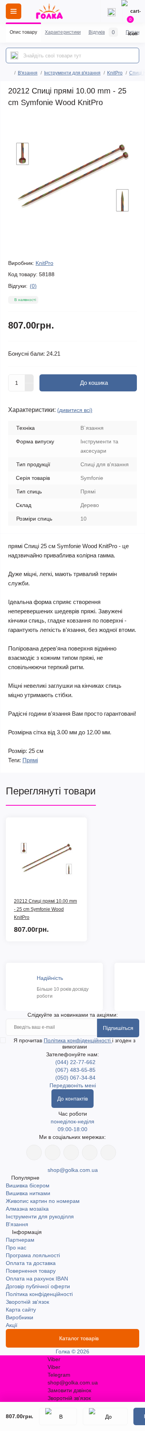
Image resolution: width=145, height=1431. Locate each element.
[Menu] (13, 11)
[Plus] (29, 378)
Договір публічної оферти (38, 1286)
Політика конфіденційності (78, 1040)
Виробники (19, 1317)
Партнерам (20, 1240)
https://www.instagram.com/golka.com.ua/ (52, 1152)
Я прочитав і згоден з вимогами (74, 1043)
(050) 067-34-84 (75, 1078)
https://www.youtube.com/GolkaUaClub (71, 1152)
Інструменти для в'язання (72, 73)
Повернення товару (31, 1271)
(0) (33, 286)
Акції (11, 1325)
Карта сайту (21, 1309)
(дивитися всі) (74, 410)
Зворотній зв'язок (27, 1302)
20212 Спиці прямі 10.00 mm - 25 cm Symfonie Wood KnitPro (45, 909)
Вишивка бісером (27, 1185)
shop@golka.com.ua (73, 1170)
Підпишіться (118, 1028)
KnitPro (115, 73)
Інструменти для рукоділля (40, 1216)
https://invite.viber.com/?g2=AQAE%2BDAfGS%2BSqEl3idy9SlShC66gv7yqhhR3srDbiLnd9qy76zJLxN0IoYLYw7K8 (89, 1152)
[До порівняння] (105, 1416)
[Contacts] (111, 11)
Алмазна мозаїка (27, 1209)
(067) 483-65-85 (75, 1070)
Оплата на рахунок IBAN (37, 1278)
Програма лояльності (33, 1255)
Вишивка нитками (28, 1193)
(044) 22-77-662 (75, 1062)
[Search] (14, 55)
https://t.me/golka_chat (108, 1152)
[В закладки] (58, 1416)
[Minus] (29, 387)
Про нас (16, 1247)
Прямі (30, 760)
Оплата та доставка (31, 1263)
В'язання (28, 73)
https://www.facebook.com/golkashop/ (34, 1152)
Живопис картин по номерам (43, 1201)
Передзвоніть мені (72, 1085)
